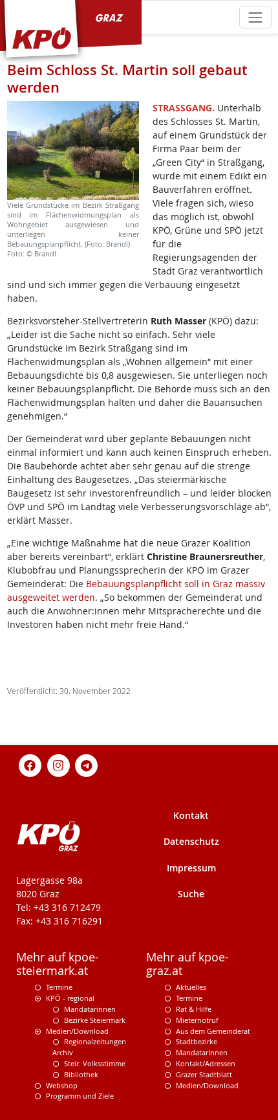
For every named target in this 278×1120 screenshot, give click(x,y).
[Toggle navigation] (255, 17)
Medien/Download (77, 1031)
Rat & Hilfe (193, 1009)
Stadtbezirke (196, 1041)
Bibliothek (81, 1074)
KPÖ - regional (70, 998)
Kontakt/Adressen (205, 1063)
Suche (191, 894)
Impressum (191, 868)
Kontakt (191, 815)
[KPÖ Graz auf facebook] (30, 765)
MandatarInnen (202, 1052)
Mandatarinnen (90, 1009)
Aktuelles (191, 987)
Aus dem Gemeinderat (213, 1031)
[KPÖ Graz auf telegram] (86, 765)
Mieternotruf (197, 1020)
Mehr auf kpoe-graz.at (187, 964)
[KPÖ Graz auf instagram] (58, 765)
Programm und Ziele (80, 1096)
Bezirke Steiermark (94, 1020)
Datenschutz (191, 841)
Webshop (62, 1085)
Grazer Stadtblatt (204, 1074)
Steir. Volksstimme (94, 1063)
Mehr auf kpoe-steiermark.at (57, 964)
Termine (59, 987)
